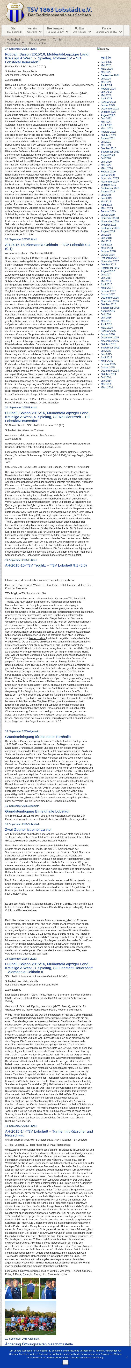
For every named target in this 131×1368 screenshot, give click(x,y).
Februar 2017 (108, 291)
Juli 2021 (106, 141)
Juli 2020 (106, 158)
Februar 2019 (108, 211)
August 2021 (108, 138)
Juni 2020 (106, 161)
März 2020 (107, 168)
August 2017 (108, 271)
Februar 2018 (108, 251)
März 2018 (107, 247)
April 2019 (106, 204)
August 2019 (108, 191)
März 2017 (107, 287)
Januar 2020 (108, 174)
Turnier (58, 39)
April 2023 (106, 98)
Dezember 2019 (110, 178)
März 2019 (107, 208)
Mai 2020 (106, 164)
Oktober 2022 (108, 111)
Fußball (79, 30)
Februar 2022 (108, 131)
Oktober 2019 (108, 184)
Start (14, 30)
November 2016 (110, 301)
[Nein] (126, 1357)
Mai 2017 (106, 281)
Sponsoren (38, 41)
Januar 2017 (108, 294)
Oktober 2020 (108, 148)
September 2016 (110, 307)
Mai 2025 (106, 71)
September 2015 (110, 347)
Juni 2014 (106, 380)
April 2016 (106, 324)
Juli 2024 (106, 78)
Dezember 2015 (110, 337)
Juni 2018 (106, 237)
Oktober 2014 (108, 374)
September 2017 (110, 267)
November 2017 (110, 261)
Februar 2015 (108, 364)
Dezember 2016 (110, 297)
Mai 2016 (106, 321)
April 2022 (106, 125)
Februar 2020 (108, 171)
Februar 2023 (108, 101)
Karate (106, 30)
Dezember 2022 (110, 108)
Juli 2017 (106, 274)
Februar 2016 (108, 330)
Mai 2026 (106, 65)
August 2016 (108, 310)
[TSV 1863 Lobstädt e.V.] (65, 12)
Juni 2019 (106, 198)
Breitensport (55, 30)
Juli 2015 (106, 350)
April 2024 (106, 85)
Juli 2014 (106, 377)
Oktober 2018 (108, 224)
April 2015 (106, 357)
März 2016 (107, 327)
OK (65, 1362)
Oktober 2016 (108, 304)
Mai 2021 (106, 145)
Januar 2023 (108, 105)
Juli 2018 (106, 234)
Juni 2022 (106, 118)
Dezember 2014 (110, 370)
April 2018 (106, 244)
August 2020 (108, 155)
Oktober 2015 (108, 344)
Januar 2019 (108, 214)
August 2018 (108, 231)
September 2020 (110, 151)
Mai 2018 (106, 241)
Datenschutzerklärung (92, 1357)
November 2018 (110, 221)
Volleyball (13, 41)
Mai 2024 (106, 82)
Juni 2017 (106, 277)
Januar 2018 (108, 254)
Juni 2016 (106, 317)
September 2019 (110, 188)
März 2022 (107, 128)
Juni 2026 (106, 62)
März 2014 (107, 387)
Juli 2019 (106, 194)
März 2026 (107, 68)
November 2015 (110, 340)
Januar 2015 (108, 367)
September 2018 (110, 228)
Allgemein (33, 731)
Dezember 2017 (110, 257)
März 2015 (107, 360)
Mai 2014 (106, 384)
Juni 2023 (106, 91)
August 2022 (108, 115)
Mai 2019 (106, 201)
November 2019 (110, 181)
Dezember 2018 (110, 218)
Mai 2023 (106, 95)
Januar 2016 (108, 334)
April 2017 (106, 284)
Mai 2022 (106, 121)
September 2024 (110, 75)
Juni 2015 (106, 354)
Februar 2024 (108, 88)
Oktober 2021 (108, 135)
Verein (32, 30)
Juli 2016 (106, 314)
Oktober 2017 (108, 264)
